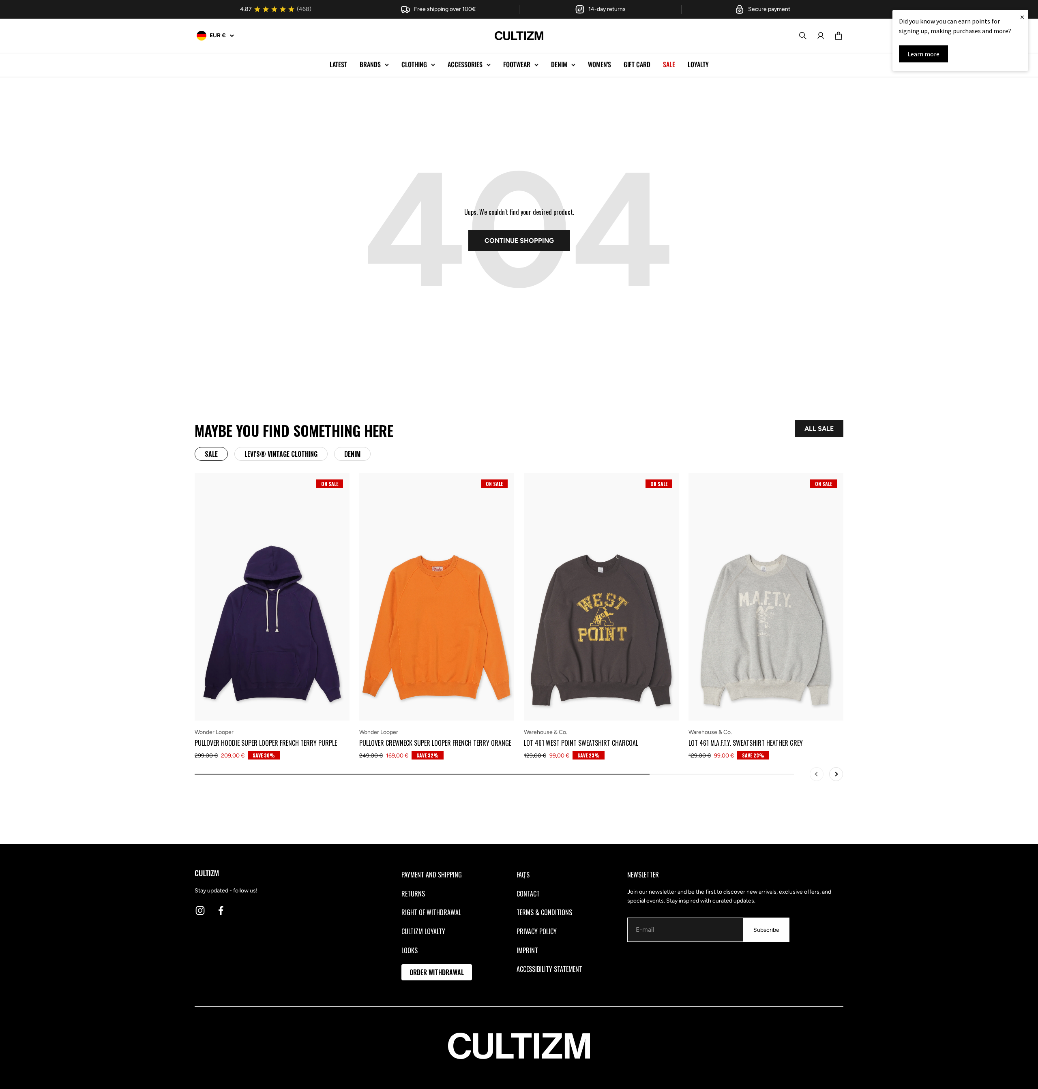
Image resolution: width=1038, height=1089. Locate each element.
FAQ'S (523, 874)
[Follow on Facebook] (220, 910)
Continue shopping (519, 240)
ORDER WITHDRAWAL (437, 972)
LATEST (338, 64)
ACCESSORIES (465, 64)
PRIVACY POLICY (537, 931)
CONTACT (528, 894)
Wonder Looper (214, 732)
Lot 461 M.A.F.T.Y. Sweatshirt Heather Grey (745, 743)
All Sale (819, 428)
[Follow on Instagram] (200, 910)
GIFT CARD (637, 64)
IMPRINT (527, 950)
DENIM (559, 64)
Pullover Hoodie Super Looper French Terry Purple (266, 743)
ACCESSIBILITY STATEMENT (549, 969)
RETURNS (413, 894)
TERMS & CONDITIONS (544, 912)
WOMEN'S (599, 64)
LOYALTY (698, 64)
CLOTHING (414, 64)
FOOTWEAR (516, 64)
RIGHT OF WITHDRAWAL (431, 912)
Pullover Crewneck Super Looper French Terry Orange (435, 743)
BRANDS (370, 64)
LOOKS (409, 950)
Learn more (923, 54)
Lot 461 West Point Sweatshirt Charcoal (581, 743)
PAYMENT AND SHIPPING (431, 874)
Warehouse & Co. (545, 732)
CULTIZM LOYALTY (423, 931)
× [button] (1022, 17)
